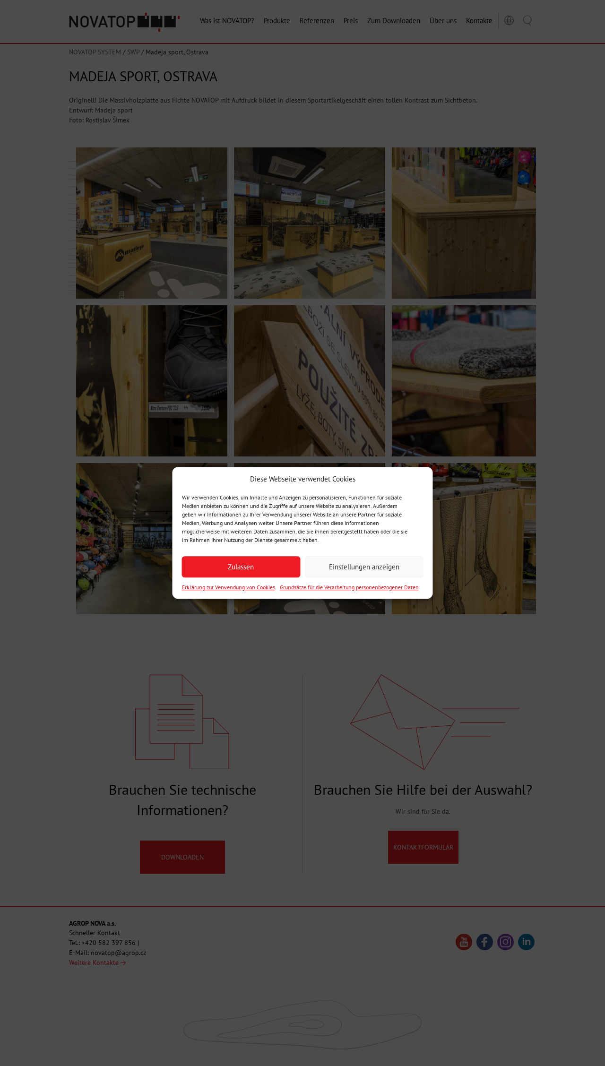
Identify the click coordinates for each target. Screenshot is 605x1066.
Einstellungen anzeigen (364, 566)
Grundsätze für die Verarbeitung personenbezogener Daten (349, 587)
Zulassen (241, 566)
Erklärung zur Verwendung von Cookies (228, 587)
